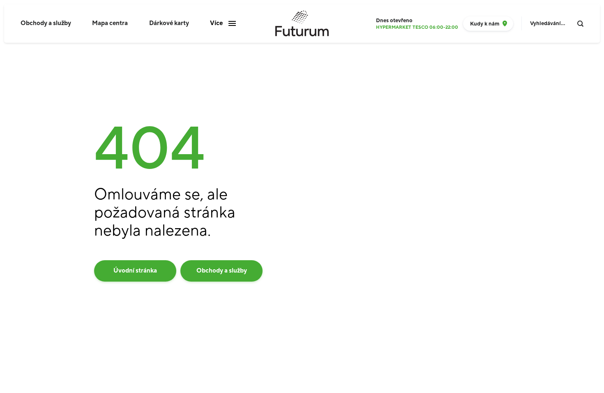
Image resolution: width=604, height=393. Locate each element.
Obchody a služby (46, 23)
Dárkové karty (169, 23)
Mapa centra (110, 23)
